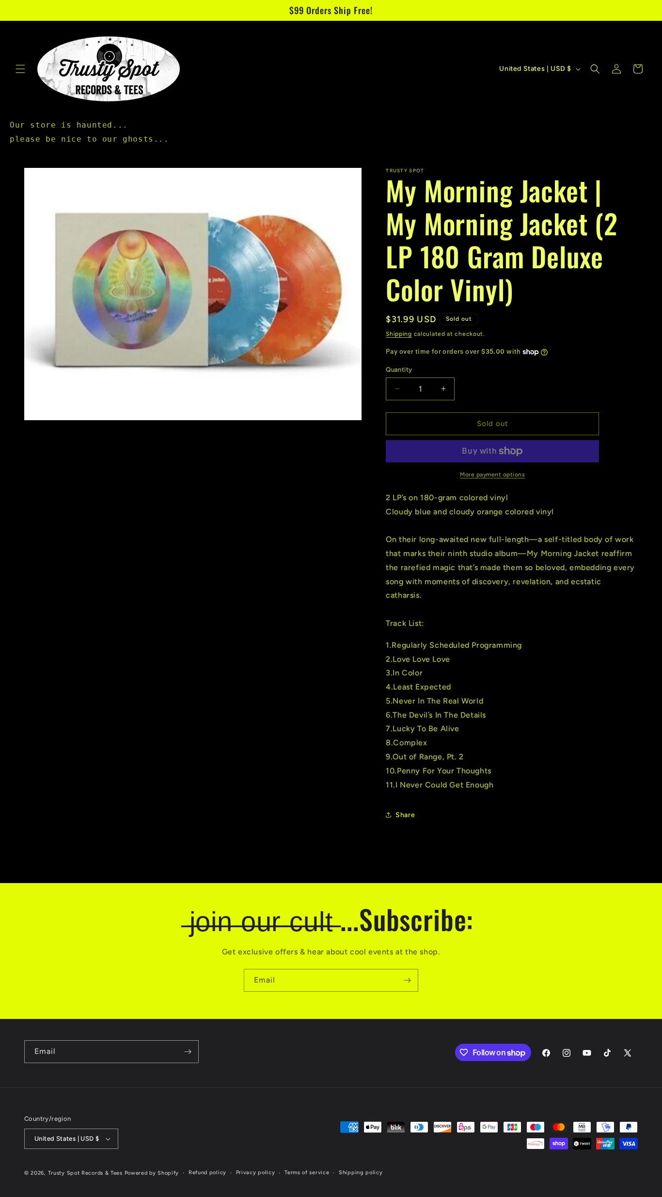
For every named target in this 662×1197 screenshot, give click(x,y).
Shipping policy (361, 1172)
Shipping (399, 333)
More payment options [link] (492, 474)
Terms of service (306, 1172)
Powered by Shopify (152, 1173)
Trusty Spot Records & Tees (85, 1173)
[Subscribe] (407, 980)
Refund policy (207, 1172)
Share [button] (405, 815)
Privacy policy (255, 1172)
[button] (20, 69)
